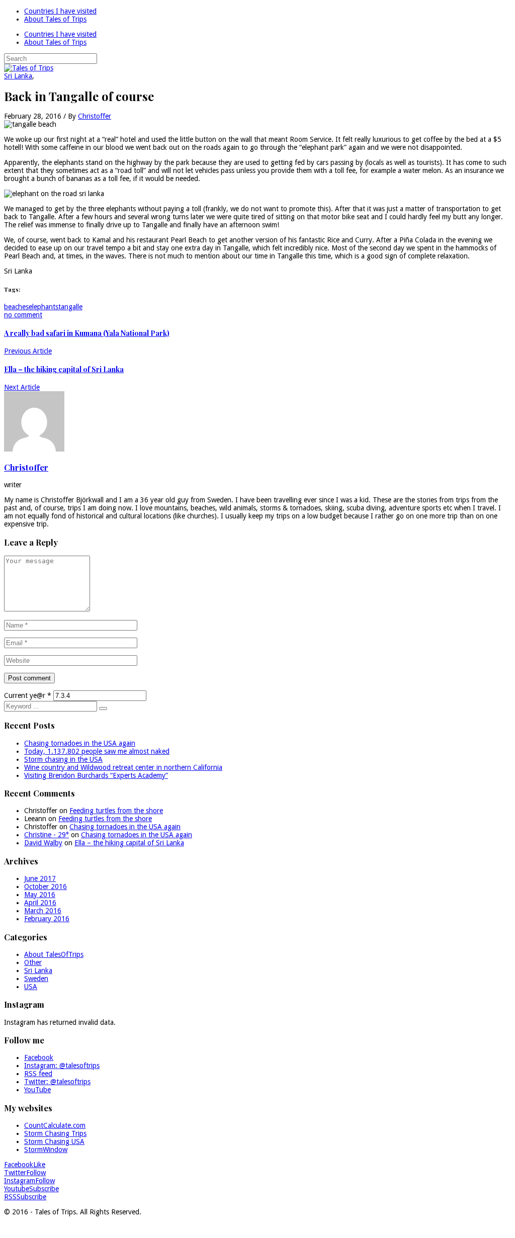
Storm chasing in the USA (63, 759)
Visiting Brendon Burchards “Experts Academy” (96, 775)
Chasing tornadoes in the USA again (79, 743)
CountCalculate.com (54, 1125)
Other (33, 962)
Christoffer (94, 116)
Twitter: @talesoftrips (57, 1082)
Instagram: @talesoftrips (62, 1066)
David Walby (43, 843)
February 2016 (46, 919)
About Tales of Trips (55, 19)
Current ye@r (27, 695)
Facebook (38, 1057)
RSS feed (38, 1074)
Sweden (36, 979)
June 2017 (40, 878)
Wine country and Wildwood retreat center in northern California (123, 767)
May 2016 (39, 895)
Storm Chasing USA (54, 1141)
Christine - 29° (46, 835)
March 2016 (42, 911)
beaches (16, 307)
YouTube (37, 1090)
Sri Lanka (18, 76)
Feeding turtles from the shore (116, 811)
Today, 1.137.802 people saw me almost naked (96, 751)
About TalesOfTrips (53, 954)
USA (30, 987)
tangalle (70, 307)
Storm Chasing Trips (55, 1133)
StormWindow (45, 1149)
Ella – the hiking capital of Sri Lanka (129, 843)
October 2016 (45, 886)
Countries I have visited (60, 11)
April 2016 (40, 903)
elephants (43, 307)
